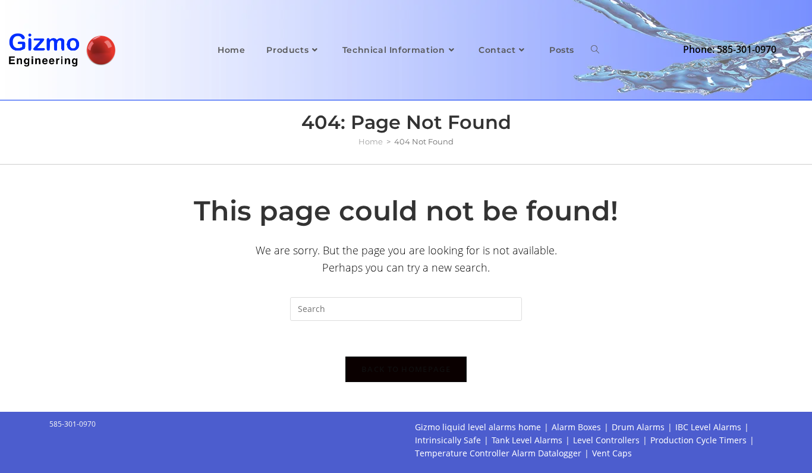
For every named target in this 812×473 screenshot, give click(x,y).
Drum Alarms (638, 427)
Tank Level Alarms (527, 440)
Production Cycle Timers (698, 440)
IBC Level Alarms (708, 427)
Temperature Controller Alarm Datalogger (498, 453)
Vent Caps (612, 453)
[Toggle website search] (595, 50)
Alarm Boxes (576, 427)
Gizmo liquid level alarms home (478, 427)
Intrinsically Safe (448, 440)
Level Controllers (606, 440)
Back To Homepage (406, 369)
